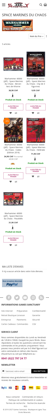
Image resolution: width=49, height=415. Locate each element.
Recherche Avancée (36, 403)
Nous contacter (13, 397)
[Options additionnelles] (12, 282)
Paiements (21, 319)
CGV (34, 324)
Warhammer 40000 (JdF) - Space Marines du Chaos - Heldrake (35, 147)
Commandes (22, 324)
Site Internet (7, 311)
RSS (25, 406)
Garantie (36, 315)
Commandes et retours (32, 397)
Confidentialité (39, 311)
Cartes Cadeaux (8, 324)
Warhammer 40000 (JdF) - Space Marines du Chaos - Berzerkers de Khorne (13, 82)
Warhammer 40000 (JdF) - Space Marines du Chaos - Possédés (13, 216)
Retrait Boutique (8, 315)
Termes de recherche (15, 403)
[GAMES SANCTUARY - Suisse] (18, 5)
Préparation (22, 311)
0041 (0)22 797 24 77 (14, 358)
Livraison (21, 315)
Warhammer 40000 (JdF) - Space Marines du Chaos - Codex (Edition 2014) (13, 148)
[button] (10, 112)
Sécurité (36, 319)
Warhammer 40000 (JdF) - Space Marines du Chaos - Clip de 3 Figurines (35, 82)
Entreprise (6, 319)
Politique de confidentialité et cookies (26, 400)
